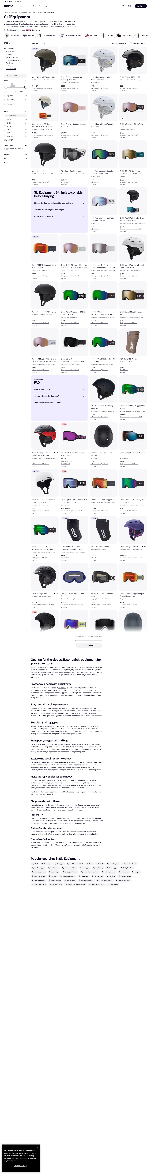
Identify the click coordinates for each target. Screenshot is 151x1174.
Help (45, 6)
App (40, 6)
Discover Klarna (25, 6)
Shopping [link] (14, 12)
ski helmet (62, 688)
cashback (34, 810)
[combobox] (119, 43)
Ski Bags (9, 66)
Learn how (36, 30)
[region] (21, 1158)
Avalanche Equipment (13, 60)
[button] (130, 6)
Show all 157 (8, 140)
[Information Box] (44, 43)
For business (18, 1)
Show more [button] (88, 645)
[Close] (37, 1147)
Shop (34, 6)
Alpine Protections (12, 57)
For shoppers (8, 1)
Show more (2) (11, 69)
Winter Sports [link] (37, 12)
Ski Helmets (10, 51)
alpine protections (51, 708)
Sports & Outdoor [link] (25, 12)
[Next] (144, 35)
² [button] (70, 88)
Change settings (20, 1166)
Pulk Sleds (9, 63)
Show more (71, 26)
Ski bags (66, 744)
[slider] (6, 87)
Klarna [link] (6, 12)
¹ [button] (43, 88)
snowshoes (75, 762)
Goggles (9, 54)
